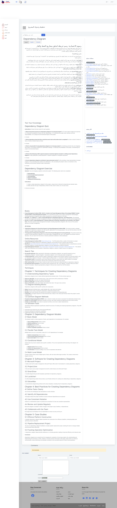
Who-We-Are (93, 505)
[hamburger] (16, 2)
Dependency (89, 73)
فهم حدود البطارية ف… (93, 139)
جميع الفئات (88, 150)
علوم (6, 38)
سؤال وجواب (58, 493)
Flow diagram (89, 93)
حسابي (112, 1)
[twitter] (93, 498)
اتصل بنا (80, 505)
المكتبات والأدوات (59, 496)
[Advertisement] (40, 9)
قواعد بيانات (70, 496)
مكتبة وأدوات (7, 32)
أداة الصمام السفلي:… (94, 141)
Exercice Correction (30, 188)
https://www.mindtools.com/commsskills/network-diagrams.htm (44, 243)
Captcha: (40, 477)
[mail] (84, 498)
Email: (71, 455)
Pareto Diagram (89, 101)
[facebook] (32, 495)
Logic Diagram (89, 79)
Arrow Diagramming (90, 68)
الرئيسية (6, 24)
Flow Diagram (89, 98)
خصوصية (98, 505)
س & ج (6, 29)
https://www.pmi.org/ (46, 241)
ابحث (43, 34)
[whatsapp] (97, 498)
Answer (27, 137)
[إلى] (115, 506)
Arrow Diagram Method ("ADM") (93, 65)
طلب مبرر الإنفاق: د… (95, 133)
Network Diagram (90, 81)
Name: (39, 455)
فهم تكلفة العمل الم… (97, 136)
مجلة (69, 498)
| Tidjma (54, 505)
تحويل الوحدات (71, 493)
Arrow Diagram (89, 64)
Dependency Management (92, 78)
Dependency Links (90, 76)
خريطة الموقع (86, 505)
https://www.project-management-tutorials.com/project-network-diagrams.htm (56, 246)
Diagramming (89, 90)
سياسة (103, 505)
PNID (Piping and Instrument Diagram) (94, 94)
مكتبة (6, 35)
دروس (6, 27)
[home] (6, 2)
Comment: (40, 474)
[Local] (20, 2)
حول (107, 1)
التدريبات (58, 498)
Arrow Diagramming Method (92, 71)
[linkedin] (87, 497)
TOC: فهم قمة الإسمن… (94, 142)
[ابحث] (25, 2)
